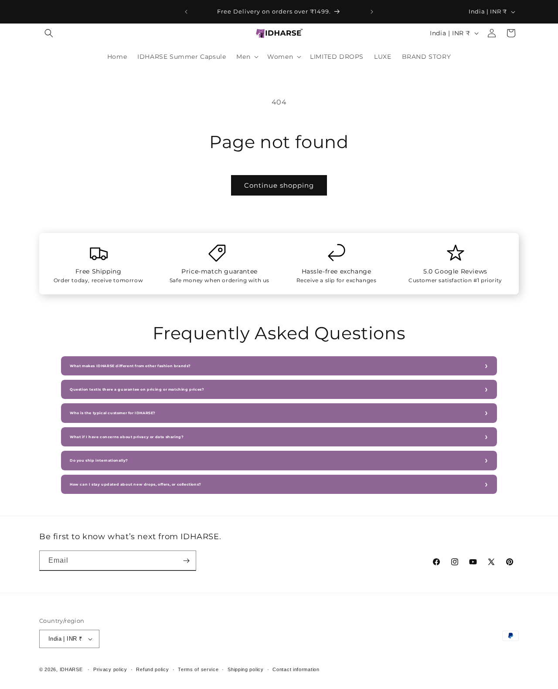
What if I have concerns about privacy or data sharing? (127, 437)
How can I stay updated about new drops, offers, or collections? (135, 484)
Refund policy (152, 669)
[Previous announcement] (186, 11)
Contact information (295, 669)
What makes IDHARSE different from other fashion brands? (130, 366)
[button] (48, 33)
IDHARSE (71, 669)
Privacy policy (110, 669)
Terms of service (198, 669)
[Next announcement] (371, 11)
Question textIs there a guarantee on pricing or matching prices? (137, 389)
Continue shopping (279, 185)
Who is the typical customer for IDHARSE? (113, 413)
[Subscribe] (186, 561)
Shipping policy (246, 669)
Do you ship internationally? (99, 460)
